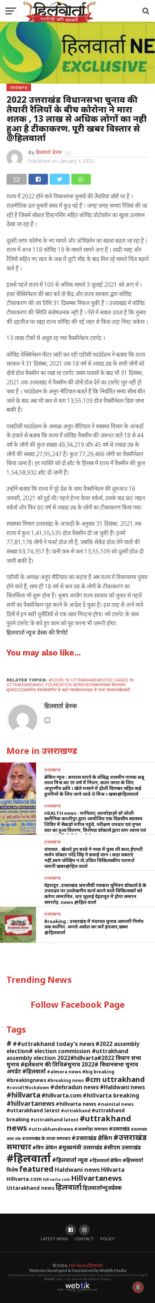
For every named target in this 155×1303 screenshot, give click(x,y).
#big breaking (98, 1071)
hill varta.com (56, 1179)
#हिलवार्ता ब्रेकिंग (105, 1160)
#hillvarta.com (61, 1095)
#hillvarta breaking (111, 1095)
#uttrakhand (75, 1110)
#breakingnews (26, 1080)
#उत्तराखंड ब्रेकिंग (91, 1138)
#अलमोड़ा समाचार (91, 1129)
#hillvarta (23, 1095)
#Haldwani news (122, 1087)
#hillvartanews (30, 1103)
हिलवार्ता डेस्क (49, 152)
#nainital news (115, 1104)
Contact (84, 1238)
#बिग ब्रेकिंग (44, 1147)
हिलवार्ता (68, 1187)
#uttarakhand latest (33, 1110)
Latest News (54, 1238)
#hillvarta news (76, 1103)
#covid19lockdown (27, 1087)
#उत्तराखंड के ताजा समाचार (46, 1138)
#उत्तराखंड (119, 1128)
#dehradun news (74, 1087)
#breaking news (65, 1080)
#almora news (64, 1071)
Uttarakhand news (30, 1187)
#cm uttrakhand (115, 1079)
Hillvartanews (96, 1178)
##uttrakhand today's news (53, 1044)
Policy (107, 1238)
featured (36, 1169)
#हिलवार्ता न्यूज (70, 1160)
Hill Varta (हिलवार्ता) (86, 1265)
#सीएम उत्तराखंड (122, 1147)
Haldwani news (77, 1169)
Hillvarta (112, 1169)
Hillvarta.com (24, 1178)
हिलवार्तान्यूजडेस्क (102, 1187)
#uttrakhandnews (50, 1129)
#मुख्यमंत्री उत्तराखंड (80, 1147)
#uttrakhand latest (54, 1119)
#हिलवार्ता (28, 1158)
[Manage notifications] (138, 1287)
